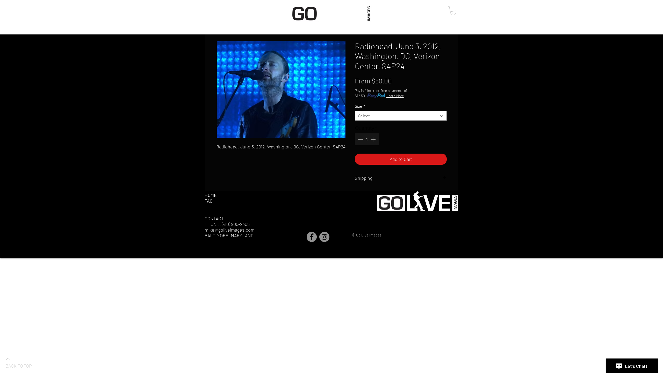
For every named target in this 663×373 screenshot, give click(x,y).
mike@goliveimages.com (230, 230)
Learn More (395, 96)
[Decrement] (360, 139)
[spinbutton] (366, 139)
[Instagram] (324, 237)
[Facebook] (312, 237)
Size (360, 106)
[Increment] (373, 139)
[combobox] (401, 116)
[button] (453, 10)
